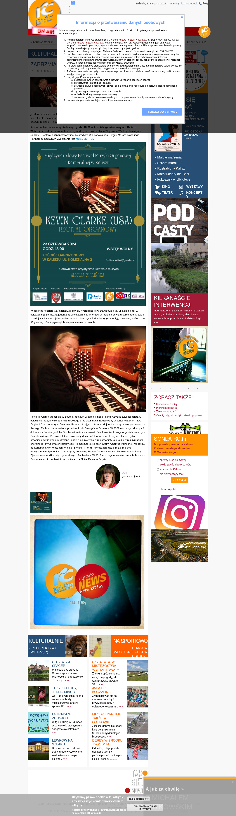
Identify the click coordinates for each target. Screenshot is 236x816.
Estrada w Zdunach (61, 716)
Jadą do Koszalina (101, 689)
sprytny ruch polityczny (173, 460)
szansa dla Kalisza (170, 469)
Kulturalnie (46, 640)
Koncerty (194, 194)
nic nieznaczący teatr (172, 474)
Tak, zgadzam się (139, 798)
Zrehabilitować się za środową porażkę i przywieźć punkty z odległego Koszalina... (105, 701)
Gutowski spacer (61, 663)
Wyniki (172, 489)
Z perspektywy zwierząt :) (43, 649)
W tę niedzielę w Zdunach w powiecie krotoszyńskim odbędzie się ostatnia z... (67, 725)
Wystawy (194, 186)
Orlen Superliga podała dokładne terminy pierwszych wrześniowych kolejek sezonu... (107, 753)
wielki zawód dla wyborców (175, 464)
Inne (163, 489)
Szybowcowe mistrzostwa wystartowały (105, 665)
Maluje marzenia (169, 157)
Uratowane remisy (166, 404)
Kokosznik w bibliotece (173, 179)
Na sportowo (130, 640)
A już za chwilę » (165, 789)
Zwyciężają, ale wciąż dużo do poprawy (179, 415)
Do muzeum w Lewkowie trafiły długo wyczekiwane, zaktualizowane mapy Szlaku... (67, 753)
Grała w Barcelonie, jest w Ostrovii (130, 651)
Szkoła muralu (167, 162)
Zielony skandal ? (166, 411)
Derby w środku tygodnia (107, 742)
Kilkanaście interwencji (173, 301)
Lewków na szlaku (62, 742)
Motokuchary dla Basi (173, 173)
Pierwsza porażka (166, 407)
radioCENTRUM (85, 138)
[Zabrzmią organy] (41, 513)
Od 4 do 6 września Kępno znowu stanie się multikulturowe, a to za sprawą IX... (67, 701)
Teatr (167, 192)
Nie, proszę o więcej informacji (145, 807)
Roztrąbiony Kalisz (171, 168)
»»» (67, 680)
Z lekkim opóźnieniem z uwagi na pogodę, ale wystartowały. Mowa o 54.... (106, 679)
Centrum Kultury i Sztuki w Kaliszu (127, 39)
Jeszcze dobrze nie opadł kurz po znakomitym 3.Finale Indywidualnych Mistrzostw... (107, 731)
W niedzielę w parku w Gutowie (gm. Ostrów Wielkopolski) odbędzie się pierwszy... (67, 675)
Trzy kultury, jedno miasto (64, 689)
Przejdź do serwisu (162, 112)
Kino (166, 186)
